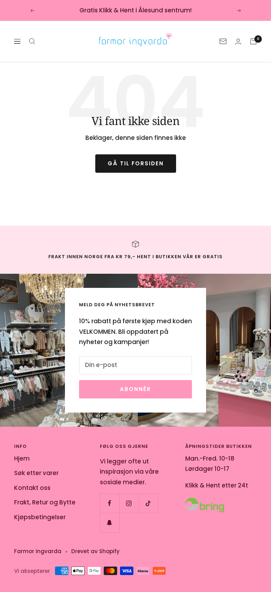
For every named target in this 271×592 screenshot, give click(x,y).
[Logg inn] (238, 42)
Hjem (22, 458)
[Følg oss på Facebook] (109, 503)
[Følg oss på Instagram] (129, 503)
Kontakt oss (32, 488)
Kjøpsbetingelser (40, 517)
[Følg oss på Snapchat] (109, 522)
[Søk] (32, 41)
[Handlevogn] (253, 41)
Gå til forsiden (136, 163)
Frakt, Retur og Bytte (45, 502)
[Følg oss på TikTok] (148, 503)
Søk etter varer (36, 473)
